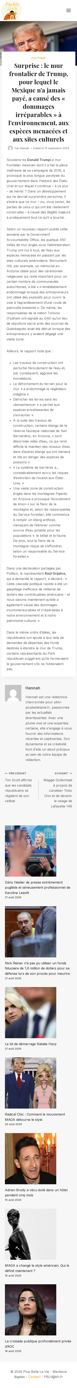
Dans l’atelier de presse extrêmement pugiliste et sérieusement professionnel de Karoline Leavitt (37, 887)
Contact (34, 1377)
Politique (38, 58)
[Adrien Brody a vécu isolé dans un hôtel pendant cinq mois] (38, 1158)
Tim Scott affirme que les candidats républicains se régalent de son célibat (18, 787)
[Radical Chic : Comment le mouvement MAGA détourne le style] (38, 1083)
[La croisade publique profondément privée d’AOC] (38, 1309)
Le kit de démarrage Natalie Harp (30, 1044)
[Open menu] (70, 10)
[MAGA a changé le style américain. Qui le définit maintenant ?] (38, 1234)
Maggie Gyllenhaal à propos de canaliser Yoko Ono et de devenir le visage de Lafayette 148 (58, 790)
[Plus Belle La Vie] (11, 10)
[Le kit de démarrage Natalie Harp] (38, 1012)
